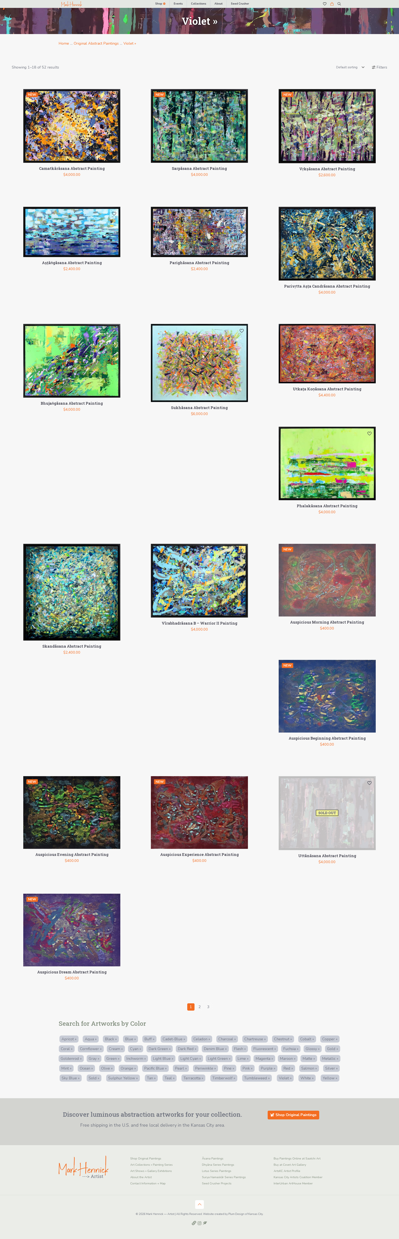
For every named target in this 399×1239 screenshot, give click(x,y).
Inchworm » (136, 1058)
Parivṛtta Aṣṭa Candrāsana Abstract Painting (327, 286)
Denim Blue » (215, 1048)
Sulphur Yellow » (123, 1078)
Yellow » (330, 1078)
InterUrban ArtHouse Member (293, 1183)
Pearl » (181, 1068)
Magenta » (264, 1058)
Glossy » (313, 1048)
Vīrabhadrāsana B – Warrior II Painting (199, 623)
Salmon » (309, 1068)
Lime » (243, 1058)
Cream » (116, 1048)
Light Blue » (163, 1058)
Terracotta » (193, 1078)
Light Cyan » (190, 1058)
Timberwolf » (223, 1078)
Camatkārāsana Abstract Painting (72, 168)
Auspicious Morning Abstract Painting (327, 622)
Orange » (128, 1068)
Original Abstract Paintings (96, 43)
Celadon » (201, 1039)
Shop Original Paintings (145, 1159)
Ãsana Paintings (212, 1159)
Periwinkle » (205, 1068)
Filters (382, 67)
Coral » (67, 1048)
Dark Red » (187, 1048)
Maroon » (288, 1058)
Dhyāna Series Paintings (218, 1165)
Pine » (229, 1068)
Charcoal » (227, 1039)
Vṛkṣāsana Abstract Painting (327, 168)
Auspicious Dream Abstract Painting (72, 971)
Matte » (309, 1058)
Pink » (247, 1068)
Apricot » (69, 1039)
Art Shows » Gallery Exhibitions (151, 1171)
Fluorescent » (264, 1048)
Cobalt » (307, 1039)
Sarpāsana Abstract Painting (199, 168)
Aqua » (91, 1039)
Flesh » (240, 1048)
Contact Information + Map (148, 1183)
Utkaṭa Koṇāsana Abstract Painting (327, 388)
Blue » (130, 1039)
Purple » (268, 1068)
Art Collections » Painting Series (151, 1165)
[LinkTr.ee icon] (194, 1223)
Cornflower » (91, 1048)
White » (307, 1078)
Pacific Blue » (155, 1068)
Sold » (94, 1078)
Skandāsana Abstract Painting (71, 646)
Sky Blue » (71, 1078)
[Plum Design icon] (205, 1223)
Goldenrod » (71, 1058)
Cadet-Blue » (174, 1039)
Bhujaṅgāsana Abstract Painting (72, 403)
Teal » (170, 1078)
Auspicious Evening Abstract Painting (71, 854)
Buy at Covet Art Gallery (290, 1165)
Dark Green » (160, 1048)
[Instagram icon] (199, 1223)
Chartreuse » (255, 1039)
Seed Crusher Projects (217, 1183)
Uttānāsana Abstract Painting (327, 855)
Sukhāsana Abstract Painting (199, 407)
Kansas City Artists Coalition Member (298, 1177)
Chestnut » (283, 1039)
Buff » (149, 1039)
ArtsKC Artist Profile (287, 1171)
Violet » (129, 43)
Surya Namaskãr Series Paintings (224, 1177)
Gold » (332, 1048)
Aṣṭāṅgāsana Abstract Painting (72, 262)
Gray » (94, 1058)
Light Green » (219, 1058)
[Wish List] (324, 3)
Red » (288, 1068)
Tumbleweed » (257, 1078)
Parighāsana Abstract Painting (199, 262)
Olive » (107, 1068)
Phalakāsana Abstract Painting (327, 505)
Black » (111, 1039)
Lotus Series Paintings (216, 1171)
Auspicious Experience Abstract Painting (199, 854)
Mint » (66, 1068)
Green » (112, 1058)
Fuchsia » (290, 1048)
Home (64, 43)
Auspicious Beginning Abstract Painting (327, 738)
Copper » (329, 1039)
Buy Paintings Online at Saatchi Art (297, 1159)
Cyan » (135, 1048)
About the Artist (141, 1177)
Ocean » (86, 1068)
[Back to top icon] (199, 1204)
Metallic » (330, 1058)
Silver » (331, 1068)
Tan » (151, 1078)
